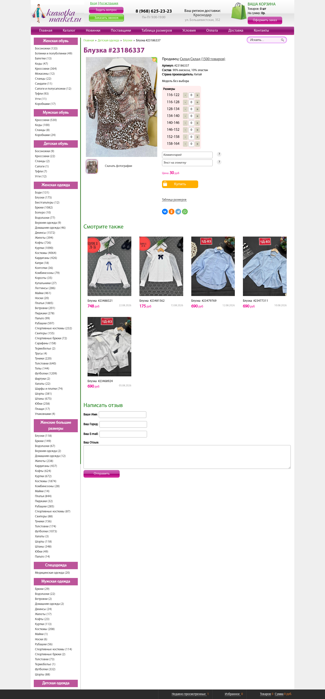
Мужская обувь (56, 113)
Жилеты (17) (43, 614)
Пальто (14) (42, 556)
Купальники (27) (46, 283)
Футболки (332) (45, 669)
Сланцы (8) (42, 130)
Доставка (235, 31)
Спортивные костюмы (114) (53, 649)
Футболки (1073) (46, 531)
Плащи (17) (42, 409)
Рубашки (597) (44, 323)
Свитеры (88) (44, 516)
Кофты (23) (42, 619)
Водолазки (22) (45, 594)
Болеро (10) (43, 212)
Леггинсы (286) (45, 288)
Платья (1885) (44, 303)
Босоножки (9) (44, 151)
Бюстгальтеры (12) (47, 202)
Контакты (261, 31)
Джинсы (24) (43, 609)
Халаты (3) (42, 536)
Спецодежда (56, 565)
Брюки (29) (42, 589)
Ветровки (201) (45, 308)
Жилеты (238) (44, 461)
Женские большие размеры (55, 426)
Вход (93, 3)
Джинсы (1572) (45, 232)
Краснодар (202, 15)
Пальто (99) (42, 318)
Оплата (212, 31)
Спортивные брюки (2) (50, 654)
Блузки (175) (43, 197)
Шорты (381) (43, 393)
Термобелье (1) (45, 664)
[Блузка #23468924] (109, 346)
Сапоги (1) (42, 166)
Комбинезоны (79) (47, 273)
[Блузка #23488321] (109, 266)
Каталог (69, 31)
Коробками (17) (45, 104)
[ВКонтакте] (165, 211)
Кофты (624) (43, 471)
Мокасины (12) (45, 73)
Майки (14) (42, 491)
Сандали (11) (43, 83)
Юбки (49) (41, 551)
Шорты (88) (42, 674)
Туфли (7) (41, 171)
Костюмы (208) (45, 629)
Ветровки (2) (43, 599)
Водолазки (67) (45, 446)
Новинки (93, 31)
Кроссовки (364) (46, 68)
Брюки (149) (43, 441)
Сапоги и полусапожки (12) (53, 88)
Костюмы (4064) (45, 253)
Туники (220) (43, 358)
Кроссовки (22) (45, 156)
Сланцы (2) (42, 161)
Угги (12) (41, 176)
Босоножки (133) (46, 48)
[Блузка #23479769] (213, 266)
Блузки (127, 40)
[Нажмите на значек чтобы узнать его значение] (154, 60)
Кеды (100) (42, 125)
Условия (189, 31)
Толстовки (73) (44, 659)
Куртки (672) (43, 476)
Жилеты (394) (44, 237)
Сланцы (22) (43, 78)
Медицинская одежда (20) (52, 572)
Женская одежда (56, 185)
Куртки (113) (43, 624)
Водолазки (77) (45, 217)
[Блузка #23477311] (265, 266)
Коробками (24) (45, 135)
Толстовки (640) (45, 363)
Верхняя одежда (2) (48, 451)
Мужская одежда (55, 581)
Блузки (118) (43, 435)
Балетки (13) (43, 58)
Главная (45, 31)
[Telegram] (178, 211)
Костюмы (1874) (45, 481)
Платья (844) (43, 496)
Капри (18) (42, 263)
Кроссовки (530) (46, 120)
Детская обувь (56, 144)
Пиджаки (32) (44, 501)
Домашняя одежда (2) (49, 604)
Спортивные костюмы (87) (52, 511)
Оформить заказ (265, 20)
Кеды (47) (41, 63)
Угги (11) (41, 99)
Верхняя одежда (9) (48, 222)
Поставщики (121, 31)
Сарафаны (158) (45, 343)
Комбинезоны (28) (47, 486)
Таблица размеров (157, 31)
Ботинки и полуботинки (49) (53, 53)
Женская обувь (56, 41)
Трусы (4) (41, 353)
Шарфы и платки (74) (49, 388)
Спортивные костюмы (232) (53, 328)
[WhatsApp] (185, 211)
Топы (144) (42, 368)
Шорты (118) (43, 541)
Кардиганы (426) (46, 258)
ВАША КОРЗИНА (262, 4)
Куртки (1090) (44, 248)
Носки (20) (42, 298)
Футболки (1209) (46, 373)
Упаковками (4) (45, 414)
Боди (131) (42, 192)
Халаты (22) (42, 383)
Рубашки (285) (44, 506)
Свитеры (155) (44, 333)
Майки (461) (43, 293)
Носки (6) (41, 639)
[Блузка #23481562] (161, 266)
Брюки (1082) (44, 207)
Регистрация (108, 3)
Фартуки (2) (42, 378)
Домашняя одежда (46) (50, 227)
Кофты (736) (43, 242)
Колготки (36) (44, 268)
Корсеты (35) (43, 278)
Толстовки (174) (45, 526)
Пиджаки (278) (44, 313)
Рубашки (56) (44, 644)
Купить (180, 184)
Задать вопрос (106, 10)
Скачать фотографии (118, 166)
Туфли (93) (42, 93)
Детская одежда (55, 683)
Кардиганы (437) (46, 466)
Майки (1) (41, 634)
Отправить (102, 474)
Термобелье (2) (45, 348)
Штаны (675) (43, 398)
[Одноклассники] (171, 211)
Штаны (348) (43, 546)
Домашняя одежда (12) (50, 456)
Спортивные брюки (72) (51, 338)
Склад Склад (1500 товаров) (202, 59)
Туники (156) (43, 521)
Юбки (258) (42, 403)
